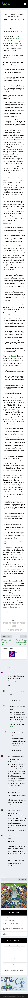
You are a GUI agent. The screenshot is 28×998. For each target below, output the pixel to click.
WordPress (22, 996)
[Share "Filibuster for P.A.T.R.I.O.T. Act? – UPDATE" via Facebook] (4, 623)
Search (3, 877)
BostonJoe (10, 756)
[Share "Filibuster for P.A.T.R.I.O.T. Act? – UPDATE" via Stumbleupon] (23, 623)
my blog (20, 31)
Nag (9, 810)
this (7, 58)
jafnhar (6, 964)
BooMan (6, 945)
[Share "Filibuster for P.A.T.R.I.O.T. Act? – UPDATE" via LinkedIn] (18, 623)
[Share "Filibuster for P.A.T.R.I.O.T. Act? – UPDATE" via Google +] (10, 623)
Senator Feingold (14, 38)
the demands (13, 356)
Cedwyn (12, 19)
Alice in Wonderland (13, 836)
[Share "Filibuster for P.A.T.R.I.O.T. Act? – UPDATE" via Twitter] (7, 623)
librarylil (6, 951)
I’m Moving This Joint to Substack (10, 917)
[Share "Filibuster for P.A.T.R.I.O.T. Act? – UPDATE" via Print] (15, 626)
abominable (15, 250)
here (11, 726)
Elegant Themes (11, 996)
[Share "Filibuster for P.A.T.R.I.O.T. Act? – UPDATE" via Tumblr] (12, 623)
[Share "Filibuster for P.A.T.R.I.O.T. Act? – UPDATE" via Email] (12, 626)
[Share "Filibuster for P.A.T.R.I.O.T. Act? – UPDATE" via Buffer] (20, 623)
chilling (7, 314)
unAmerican (7, 223)
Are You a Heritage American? (9, 920)
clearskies (6, 958)
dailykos (12, 612)
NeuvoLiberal (13, 691)
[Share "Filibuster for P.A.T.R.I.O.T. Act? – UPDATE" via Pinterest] (15, 623)
